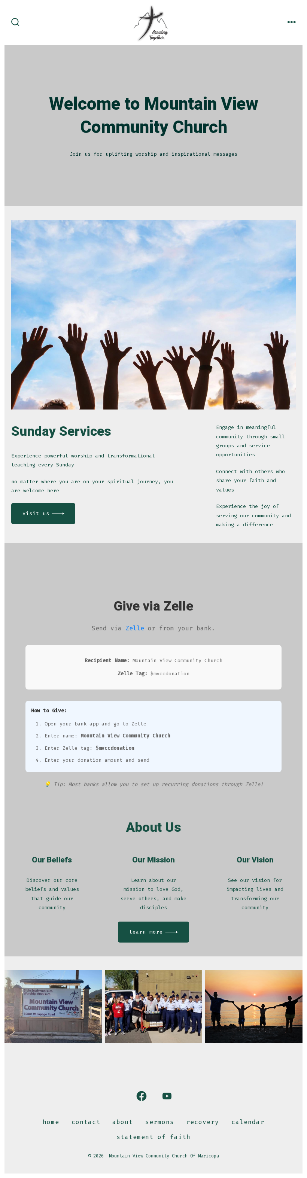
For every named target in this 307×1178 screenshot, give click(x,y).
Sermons (159, 1122)
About (122, 1122)
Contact (86, 1122)
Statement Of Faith (153, 1137)
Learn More (146, 932)
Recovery (202, 1122)
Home (51, 1122)
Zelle (134, 628)
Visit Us (35, 513)
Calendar (247, 1122)
